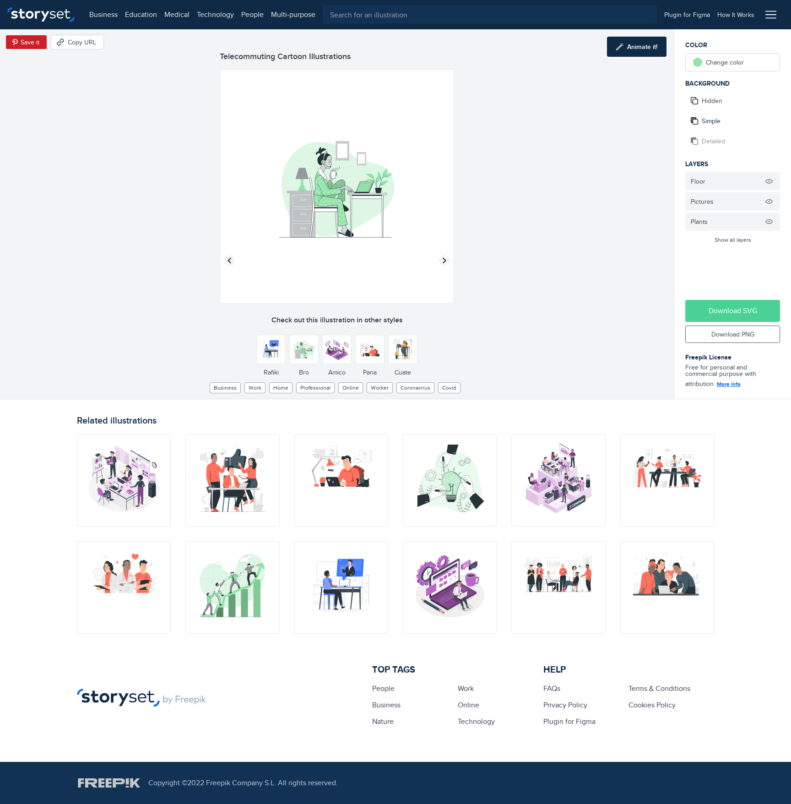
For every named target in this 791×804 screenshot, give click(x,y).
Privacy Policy (565, 705)
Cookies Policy (652, 705)
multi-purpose (293, 14)
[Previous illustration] (229, 260)
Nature (383, 721)
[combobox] (490, 14)
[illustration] (124, 480)
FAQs (551, 688)
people (252, 14)
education (141, 14)
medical (177, 14)
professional (315, 387)
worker (380, 387)
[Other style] (271, 349)
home (280, 387)
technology (215, 14)
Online (350, 387)
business (103, 14)
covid (449, 387)
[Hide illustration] (769, 181)
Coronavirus (415, 387)
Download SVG (733, 310)
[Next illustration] (444, 260)
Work (255, 387)
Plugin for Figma (569, 721)
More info (729, 384)
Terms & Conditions (659, 688)
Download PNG (732, 334)
